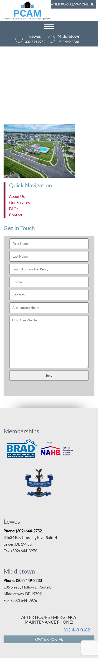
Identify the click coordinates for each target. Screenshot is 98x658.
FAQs (13, 209)
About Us (17, 196)
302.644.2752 (35, 42)
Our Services (19, 202)
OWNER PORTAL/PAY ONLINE (71, 4)
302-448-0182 (76, 629)
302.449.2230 (69, 42)
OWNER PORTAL (49, 639)
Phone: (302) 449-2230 (23, 580)
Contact (15, 215)
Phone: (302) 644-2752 (23, 531)
